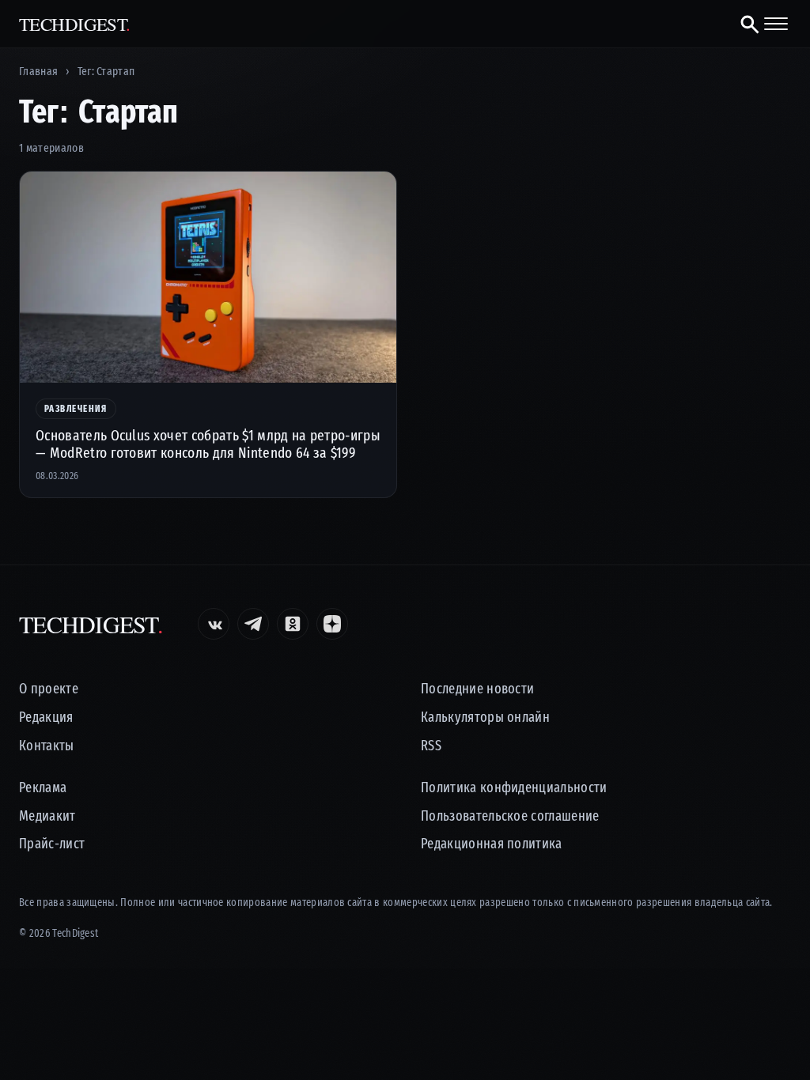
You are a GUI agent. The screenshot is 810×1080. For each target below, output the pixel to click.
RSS (431, 746)
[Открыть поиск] (743, 23)
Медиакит (47, 816)
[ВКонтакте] (213, 624)
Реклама (42, 788)
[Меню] (776, 23)
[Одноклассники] (292, 624)
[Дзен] (332, 624)
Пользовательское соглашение (510, 816)
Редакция (46, 717)
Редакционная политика (491, 844)
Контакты (46, 746)
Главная (38, 71)
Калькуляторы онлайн (485, 717)
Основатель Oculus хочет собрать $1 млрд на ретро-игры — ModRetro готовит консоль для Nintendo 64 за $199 (208, 444)
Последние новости (477, 689)
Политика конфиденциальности (514, 788)
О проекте (48, 689)
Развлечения (76, 408)
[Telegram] (253, 624)
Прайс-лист (52, 844)
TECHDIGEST (75, 24)
